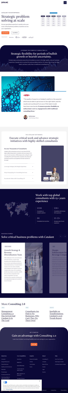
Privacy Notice (64, 390)
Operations (19, 359)
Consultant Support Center (60, 364)
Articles (31, 361)
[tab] (19, 155)
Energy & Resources (5, 361)
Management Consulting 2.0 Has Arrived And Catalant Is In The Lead (8, 316)
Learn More (15, 32)
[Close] (39, 381)
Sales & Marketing (20, 365)
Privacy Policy (9, 389)
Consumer (3, 359)
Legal (43, 369)
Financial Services (4, 364)
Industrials (3, 369)
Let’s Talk (34, 344)
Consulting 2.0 (45, 359)
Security (44, 372)
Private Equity (4, 372)
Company (44, 361)
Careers (43, 366)
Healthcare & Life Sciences (6, 366)
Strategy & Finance (21, 378)
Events (31, 366)
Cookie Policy (53, 390)
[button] (60, 236)
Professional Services (5, 374)
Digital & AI (19, 362)
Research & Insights (34, 359)
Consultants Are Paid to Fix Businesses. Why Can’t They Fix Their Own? (32, 316)
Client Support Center (59, 361)
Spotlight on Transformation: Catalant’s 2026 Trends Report (56, 314)
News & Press (45, 364)
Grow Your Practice (59, 359)
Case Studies (32, 364)
